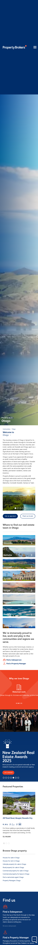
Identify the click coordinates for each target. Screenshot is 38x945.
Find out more (13, 487)
